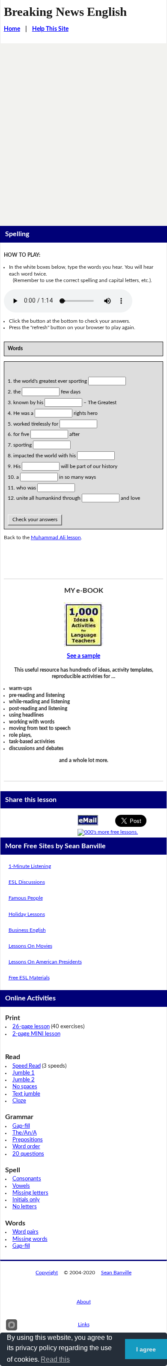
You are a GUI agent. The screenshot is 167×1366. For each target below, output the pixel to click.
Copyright (47, 1272)
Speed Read (26, 1066)
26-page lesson (31, 1027)
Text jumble (26, 1094)
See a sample (83, 656)
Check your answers (35, 519)
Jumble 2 (23, 1080)
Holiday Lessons (27, 914)
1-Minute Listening (30, 866)
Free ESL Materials (29, 977)
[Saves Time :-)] (84, 624)
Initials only (26, 1200)
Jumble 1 (23, 1073)
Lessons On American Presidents (45, 961)
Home (12, 29)
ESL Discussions (27, 882)
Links (83, 1324)
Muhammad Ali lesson (56, 537)
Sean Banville (116, 1272)
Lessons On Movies (30, 946)
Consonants (26, 1179)
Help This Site (50, 29)
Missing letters (30, 1193)
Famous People (26, 898)
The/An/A (24, 1133)
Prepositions (27, 1140)
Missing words (30, 1239)
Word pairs (25, 1232)
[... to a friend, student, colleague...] (88, 820)
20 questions (28, 1154)
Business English (27, 930)
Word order (26, 1147)
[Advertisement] (83, 131)
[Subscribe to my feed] (108, 832)
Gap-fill (21, 1126)
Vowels (21, 1186)
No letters (24, 1207)
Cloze (19, 1101)
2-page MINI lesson (36, 1034)
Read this (55, 1359)
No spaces (24, 1087)
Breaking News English (65, 11)
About (84, 1301)
